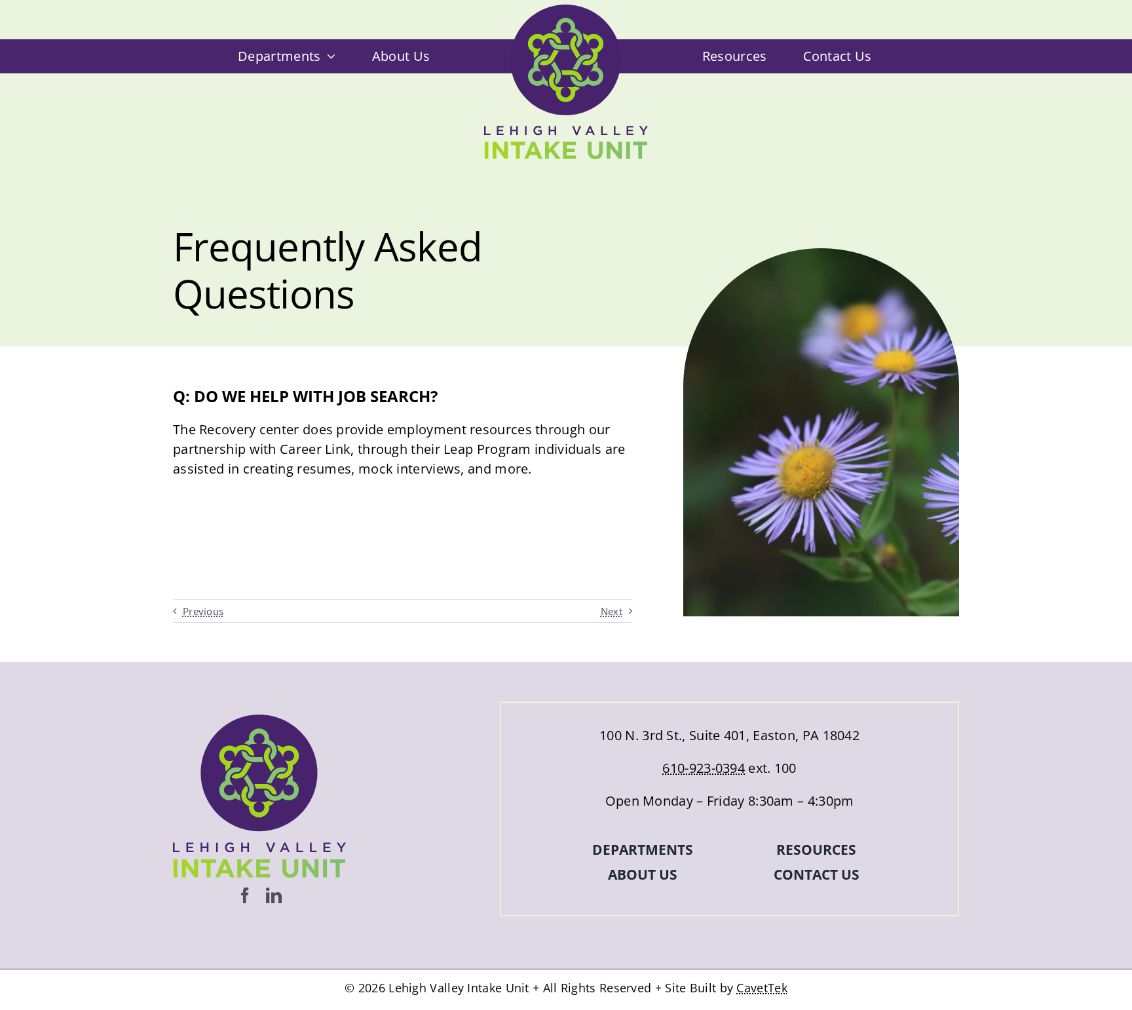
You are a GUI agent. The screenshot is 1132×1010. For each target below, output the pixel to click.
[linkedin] (274, 895)
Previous (203, 611)
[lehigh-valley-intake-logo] (566, 11)
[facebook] (245, 895)
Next (611, 611)
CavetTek (761, 988)
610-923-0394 (703, 768)
